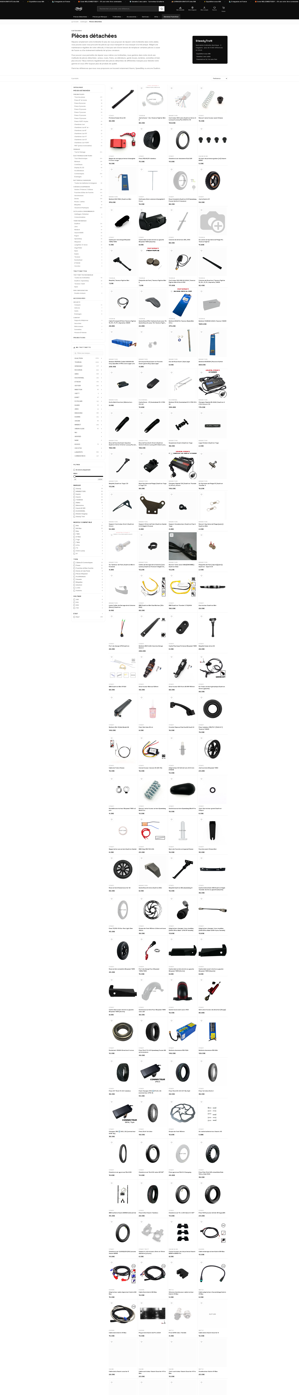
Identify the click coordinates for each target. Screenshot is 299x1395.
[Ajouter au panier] (134, 110)
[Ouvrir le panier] (223, 7)
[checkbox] (74, 470)
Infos (156, 17)
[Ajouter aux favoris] (112, 88)
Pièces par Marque (100, 17)
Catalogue (83, 22)
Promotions (79, 338)
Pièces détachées (81, 90)
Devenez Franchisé (171, 17)
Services (145, 17)
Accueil (75, 22)
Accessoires (131, 17)
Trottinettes (116, 17)
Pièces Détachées (80, 17)
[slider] (74, 476)
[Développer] (101, 358)
